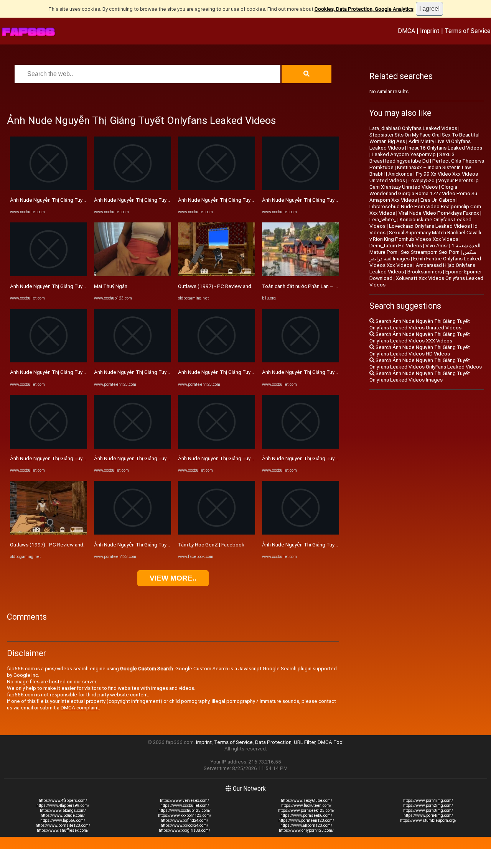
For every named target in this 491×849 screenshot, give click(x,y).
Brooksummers (424, 271)
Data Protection (273, 742)
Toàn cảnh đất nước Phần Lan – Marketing (310, 286)
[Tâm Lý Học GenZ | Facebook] (216, 533)
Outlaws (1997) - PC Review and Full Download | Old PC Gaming (82, 544)
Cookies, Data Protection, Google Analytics (364, 9)
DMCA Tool (331, 742)
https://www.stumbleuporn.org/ (428, 820)
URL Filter (304, 742)
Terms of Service (467, 31)
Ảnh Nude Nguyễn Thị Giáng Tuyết (48, 200)
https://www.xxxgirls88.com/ (184, 830)
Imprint (430, 31)
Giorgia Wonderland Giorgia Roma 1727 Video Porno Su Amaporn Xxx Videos (423, 193)
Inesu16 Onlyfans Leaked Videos (444, 148)
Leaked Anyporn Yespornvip (404, 154)
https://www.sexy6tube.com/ (306, 800)
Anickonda (400, 174)
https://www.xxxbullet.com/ (184, 805)
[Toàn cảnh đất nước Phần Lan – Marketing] (300, 274)
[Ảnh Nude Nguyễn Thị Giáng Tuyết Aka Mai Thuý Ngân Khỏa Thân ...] (132, 360)
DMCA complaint (80, 707)
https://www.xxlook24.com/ (184, 825)
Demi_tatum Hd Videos (395, 245)
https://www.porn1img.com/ (428, 800)
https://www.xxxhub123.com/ (184, 810)
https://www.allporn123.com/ (306, 825)
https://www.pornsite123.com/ (63, 825)
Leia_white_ (382, 219)
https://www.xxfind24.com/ (184, 820)
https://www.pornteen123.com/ (306, 820)
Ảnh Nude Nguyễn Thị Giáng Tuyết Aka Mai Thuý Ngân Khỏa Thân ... (170, 372)
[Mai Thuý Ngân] (132, 274)
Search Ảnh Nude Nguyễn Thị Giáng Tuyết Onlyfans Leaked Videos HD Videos (419, 350)
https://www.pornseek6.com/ (306, 815)
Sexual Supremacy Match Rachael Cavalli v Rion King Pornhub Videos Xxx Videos (425, 235)
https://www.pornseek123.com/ (306, 810)
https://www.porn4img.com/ (428, 815)
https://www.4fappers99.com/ (62, 805)
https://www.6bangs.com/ (63, 810)
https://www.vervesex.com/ (184, 800)
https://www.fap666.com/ (62, 820)
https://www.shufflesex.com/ (63, 830)
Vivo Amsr (436, 245)
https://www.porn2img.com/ (428, 805)
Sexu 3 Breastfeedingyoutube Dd (412, 157)
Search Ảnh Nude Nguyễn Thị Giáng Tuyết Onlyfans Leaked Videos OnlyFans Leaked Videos (425, 363)
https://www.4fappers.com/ (63, 800)
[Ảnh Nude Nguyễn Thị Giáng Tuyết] (48, 188)
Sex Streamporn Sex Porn (430, 252)
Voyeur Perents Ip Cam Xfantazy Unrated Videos (424, 183)
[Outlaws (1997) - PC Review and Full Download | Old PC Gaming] (48, 533)
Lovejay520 (422, 180)
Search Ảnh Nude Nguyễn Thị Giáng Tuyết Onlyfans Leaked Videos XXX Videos (419, 337)
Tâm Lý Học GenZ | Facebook (211, 544)
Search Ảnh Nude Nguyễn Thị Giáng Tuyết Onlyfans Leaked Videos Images (419, 376)
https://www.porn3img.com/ (428, 810)
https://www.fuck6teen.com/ (306, 805)
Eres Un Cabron (437, 200)
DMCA (406, 31)
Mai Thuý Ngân (110, 286)
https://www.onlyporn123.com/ (306, 830)
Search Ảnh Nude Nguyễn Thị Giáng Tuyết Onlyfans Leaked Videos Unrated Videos (419, 324)
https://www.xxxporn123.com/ (184, 815)
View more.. (173, 578)
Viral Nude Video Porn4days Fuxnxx (439, 213)
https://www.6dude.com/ (63, 815)
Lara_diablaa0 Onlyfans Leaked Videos (413, 128)
